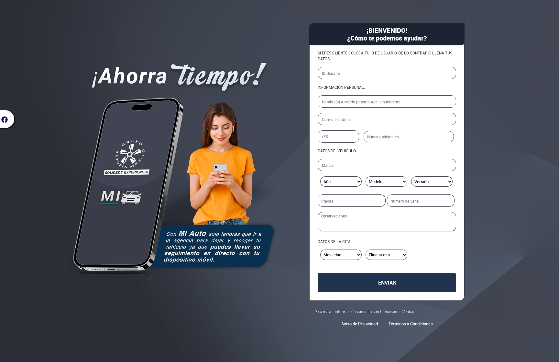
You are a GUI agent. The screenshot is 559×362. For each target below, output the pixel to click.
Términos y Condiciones (411, 324)
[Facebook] (7, 119)
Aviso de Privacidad (359, 324)
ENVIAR (387, 282)
